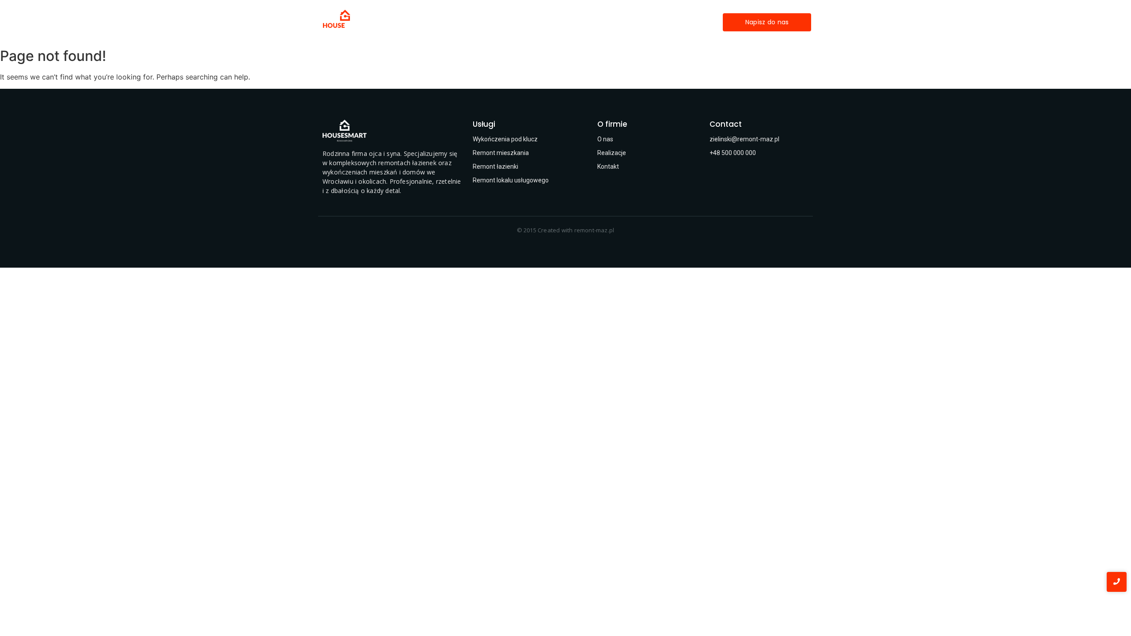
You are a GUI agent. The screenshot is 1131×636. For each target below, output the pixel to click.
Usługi (510, 22)
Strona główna (462, 22)
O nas (592, 22)
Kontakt (629, 22)
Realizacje (551, 22)
